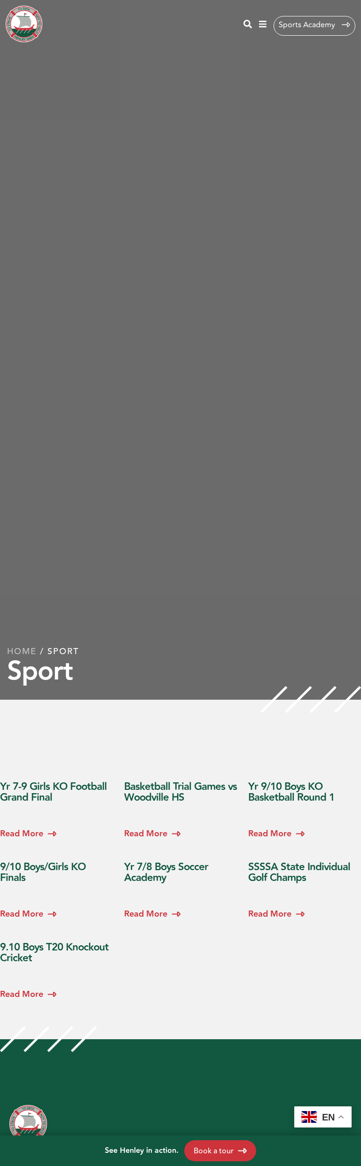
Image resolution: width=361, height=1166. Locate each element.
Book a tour (214, 1151)
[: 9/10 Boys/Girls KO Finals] (56, 886)
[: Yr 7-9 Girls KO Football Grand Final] (56, 806)
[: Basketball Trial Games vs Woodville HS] (180, 806)
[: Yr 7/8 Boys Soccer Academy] (180, 886)
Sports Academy (308, 25)
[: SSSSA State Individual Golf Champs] (304, 886)
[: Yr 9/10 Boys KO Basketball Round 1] (304, 806)
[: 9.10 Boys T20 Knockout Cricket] (56, 967)
